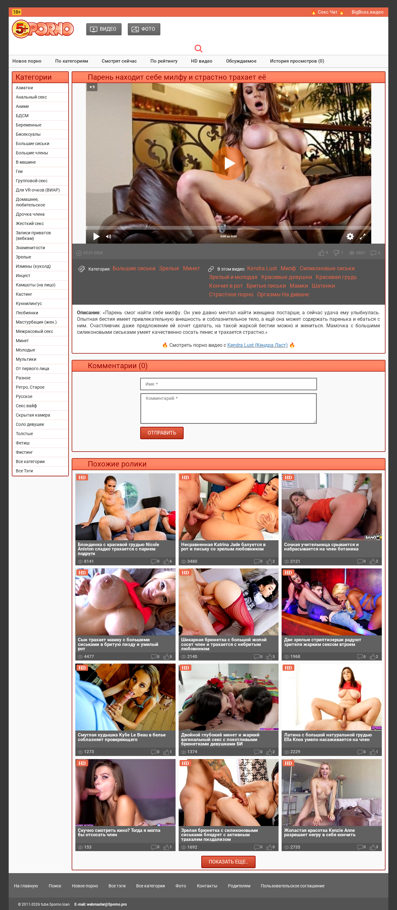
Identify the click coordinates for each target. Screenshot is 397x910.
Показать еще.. (228, 862)
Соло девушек (30, 424)
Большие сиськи (32, 143)
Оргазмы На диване (283, 294)
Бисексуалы (28, 134)
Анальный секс (31, 97)
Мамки (299, 286)
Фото (181, 885)
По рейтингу (163, 61)
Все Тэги (24, 470)
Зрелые (23, 256)
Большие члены (32, 152)
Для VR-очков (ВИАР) (38, 190)
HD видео (201, 61)
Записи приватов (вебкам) (33, 235)
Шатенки (323, 286)
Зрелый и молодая (233, 277)
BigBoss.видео (368, 12)
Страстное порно (231, 294)
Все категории (30, 461)
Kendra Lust (262, 268)
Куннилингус (29, 303)
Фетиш (22, 442)
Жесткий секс (30, 223)
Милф (288, 268)
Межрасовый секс (34, 331)
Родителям (239, 885)
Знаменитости (30, 247)
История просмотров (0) (297, 61)
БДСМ (22, 115)
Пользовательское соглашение (292, 885)
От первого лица (32, 368)
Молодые (25, 349)
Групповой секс (31, 180)
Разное (23, 377)
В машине (26, 162)
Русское (24, 396)
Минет (22, 340)
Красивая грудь (336, 277)
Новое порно (27, 61)
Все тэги (117, 885)
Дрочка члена (30, 214)
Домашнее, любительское (30, 202)
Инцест (23, 275)
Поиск (55, 885)
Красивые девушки (286, 277)
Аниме (22, 106)
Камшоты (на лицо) (36, 284)
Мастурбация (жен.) (36, 322)
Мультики (26, 359)
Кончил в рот (226, 286)
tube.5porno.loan (55, 904)
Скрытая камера (33, 415)
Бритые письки (266, 286)
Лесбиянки (27, 312)
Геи (19, 171)
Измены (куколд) (33, 266)
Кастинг (24, 294)
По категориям (71, 61)
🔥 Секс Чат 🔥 (328, 12)
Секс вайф (26, 405)
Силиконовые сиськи (327, 268)
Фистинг (24, 452)
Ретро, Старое (30, 387)
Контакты (207, 885)
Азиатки (24, 87)
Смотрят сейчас (119, 61)
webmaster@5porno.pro (107, 904)
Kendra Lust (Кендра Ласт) (257, 345)
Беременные (28, 124)
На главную (26, 885)
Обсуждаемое (241, 61)
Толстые (24, 433)
